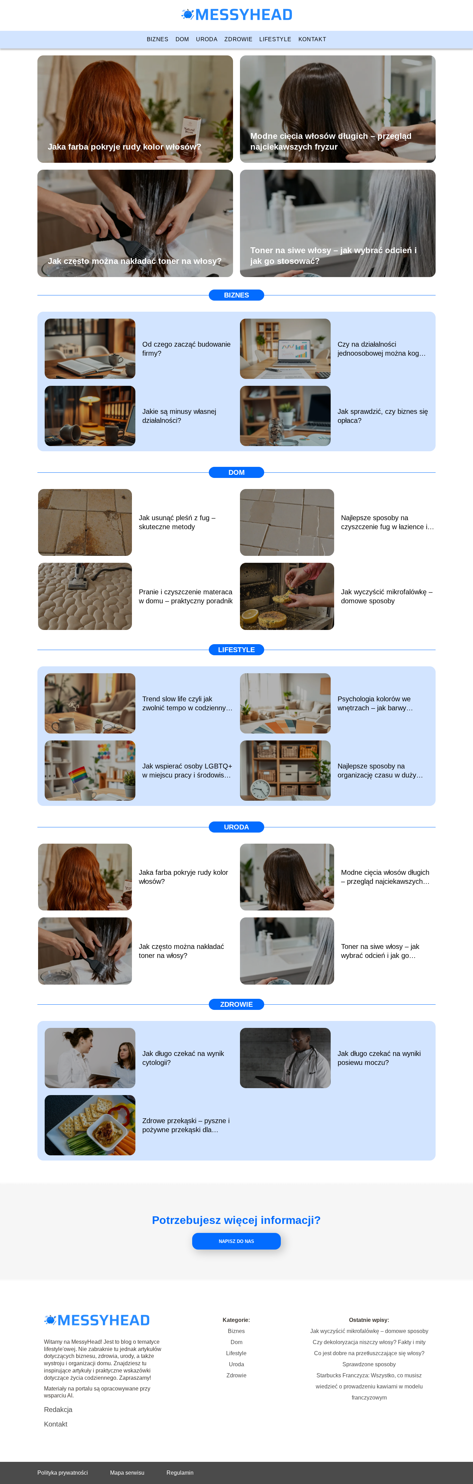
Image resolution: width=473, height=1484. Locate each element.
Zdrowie (238, 39)
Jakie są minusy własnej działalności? (179, 416)
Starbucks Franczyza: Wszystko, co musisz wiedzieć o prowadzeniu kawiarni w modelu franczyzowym (369, 1386)
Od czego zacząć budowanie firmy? (186, 348)
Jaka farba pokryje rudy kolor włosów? (125, 146)
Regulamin (180, 1473)
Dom (182, 39)
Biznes (158, 39)
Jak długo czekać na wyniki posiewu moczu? (379, 1058)
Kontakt (312, 39)
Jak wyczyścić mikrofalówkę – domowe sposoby (386, 596)
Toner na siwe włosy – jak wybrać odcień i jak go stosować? (333, 255)
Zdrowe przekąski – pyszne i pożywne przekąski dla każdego (186, 1125)
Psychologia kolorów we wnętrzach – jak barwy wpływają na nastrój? (374, 703)
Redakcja (58, 1409)
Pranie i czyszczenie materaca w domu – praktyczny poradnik (186, 596)
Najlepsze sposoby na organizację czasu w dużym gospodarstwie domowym (380, 771)
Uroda (207, 39)
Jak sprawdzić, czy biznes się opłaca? (383, 416)
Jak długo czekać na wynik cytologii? (183, 1058)
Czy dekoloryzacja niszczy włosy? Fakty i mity (369, 1342)
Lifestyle (275, 39)
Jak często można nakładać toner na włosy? (135, 260)
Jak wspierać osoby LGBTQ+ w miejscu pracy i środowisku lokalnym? (187, 771)
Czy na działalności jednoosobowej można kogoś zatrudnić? (382, 349)
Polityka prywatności (62, 1473)
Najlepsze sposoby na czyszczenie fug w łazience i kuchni (384, 522)
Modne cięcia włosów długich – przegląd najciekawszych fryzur (331, 141)
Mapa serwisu (127, 1473)
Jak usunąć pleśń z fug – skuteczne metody (177, 522)
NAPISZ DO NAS (236, 1241)
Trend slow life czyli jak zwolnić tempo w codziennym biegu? (187, 703)
